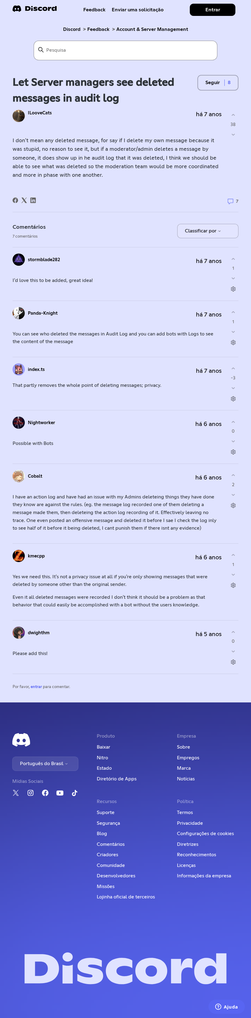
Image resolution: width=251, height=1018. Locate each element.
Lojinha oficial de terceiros (126, 896)
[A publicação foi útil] (233, 115)
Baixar (103, 747)
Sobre (183, 747)
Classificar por (201, 230)
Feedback (94, 9)
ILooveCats (40, 113)
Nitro (102, 757)
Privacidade (190, 823)
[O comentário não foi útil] (233, 278)
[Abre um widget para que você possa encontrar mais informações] (226, 1007)
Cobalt (35, 476)
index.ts (36, 369)
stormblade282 (44, 259)
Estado (104, 768)
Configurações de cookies (205, 833)
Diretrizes (187, 844)
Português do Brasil (42, 763)
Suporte (105, 812)
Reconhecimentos (196, 854)
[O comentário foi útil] (233, 259)
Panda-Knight (43, 313)
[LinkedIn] (33, 200)
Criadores (107, 854)
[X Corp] (24, 200)
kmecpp (36, 556)
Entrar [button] (212, 9)
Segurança (108, 823)
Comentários (111, 844)
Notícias (186, 778)
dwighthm (39, 633)
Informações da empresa (204, 875)
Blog (102, 833)
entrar (36, 687)
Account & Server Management (152, 29)
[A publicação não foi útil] (233, 134)
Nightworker (41, 422)
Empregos (188, 757)
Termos (185, 812)
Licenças (186, 865)
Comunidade (111, 865)
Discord (72, 29)
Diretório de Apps (117, 778)
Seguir (212, 82)
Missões (105, 886)
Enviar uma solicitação (137, 9)
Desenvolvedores (116, 875)
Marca (184, 768)
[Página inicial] (35, 10)
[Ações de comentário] (233, 289)
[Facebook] (15, 200)
